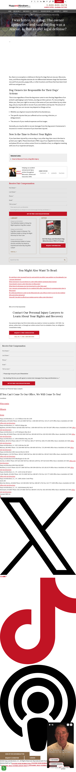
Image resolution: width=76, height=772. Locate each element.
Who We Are (16, 11)
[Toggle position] (68, 725)
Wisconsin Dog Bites (24, 14)
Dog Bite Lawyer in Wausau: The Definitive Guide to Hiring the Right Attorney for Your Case (21, 233)
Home (9, 11)
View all (13, 252)
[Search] (65, 1)
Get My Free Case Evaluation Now (38, 214)
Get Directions (11, 423)
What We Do (26, 11)
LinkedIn (54, 173)
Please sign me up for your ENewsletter (19, 207)
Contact (65, 11)
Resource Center (46, 11)
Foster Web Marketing (41, 763)
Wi (4, 403)
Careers (32, 758)
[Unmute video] (50, 725)
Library (14, 218)
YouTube (61, 173)
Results (35, 11)
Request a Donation (12, 758)
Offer (44, 218)
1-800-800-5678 (56, 5)
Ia (2, 415)
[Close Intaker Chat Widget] (71, 725)
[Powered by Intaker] (63, 768)
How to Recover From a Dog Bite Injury (25, 159)
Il (3, 409)
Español (59, 1)
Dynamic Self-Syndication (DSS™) (43, 765)
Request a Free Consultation (24, 333)
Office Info (3, 423)
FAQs (16, 14)
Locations (57, 11)
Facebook (43, 173)
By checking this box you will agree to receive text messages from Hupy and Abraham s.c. (30, 209)
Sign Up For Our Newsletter (14, 754)
